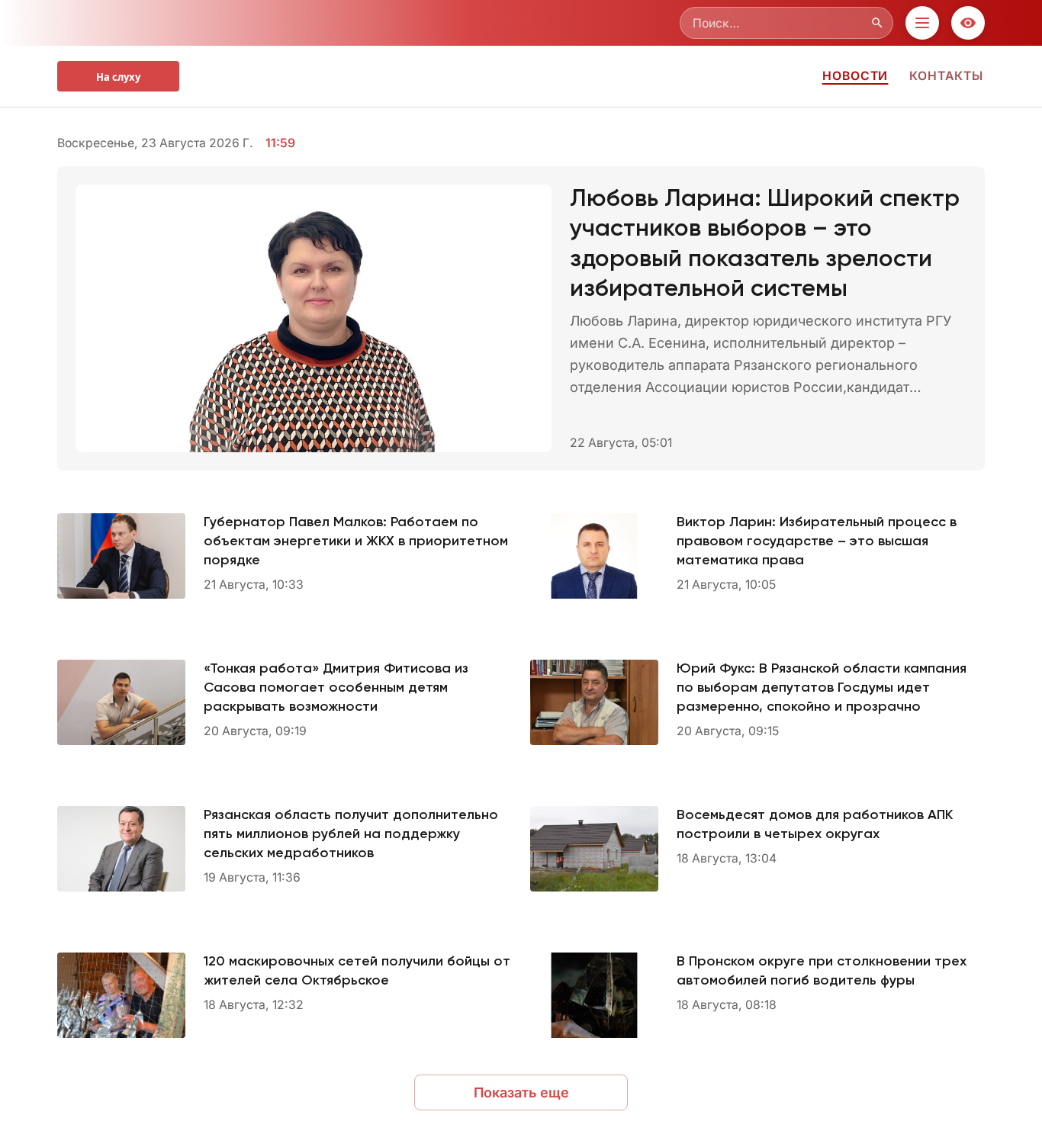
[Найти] (877, 23)
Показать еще (521, 1092)
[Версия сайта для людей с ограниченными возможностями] (968, 23)
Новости (855, 76)
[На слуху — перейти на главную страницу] (118, 76)
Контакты (946, 76)
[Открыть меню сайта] (922, 23)
